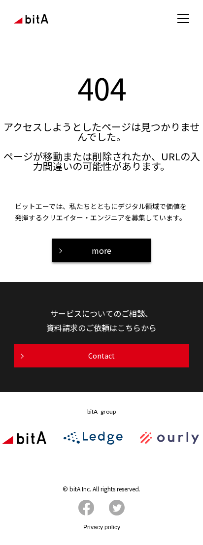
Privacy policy (101, 527)
